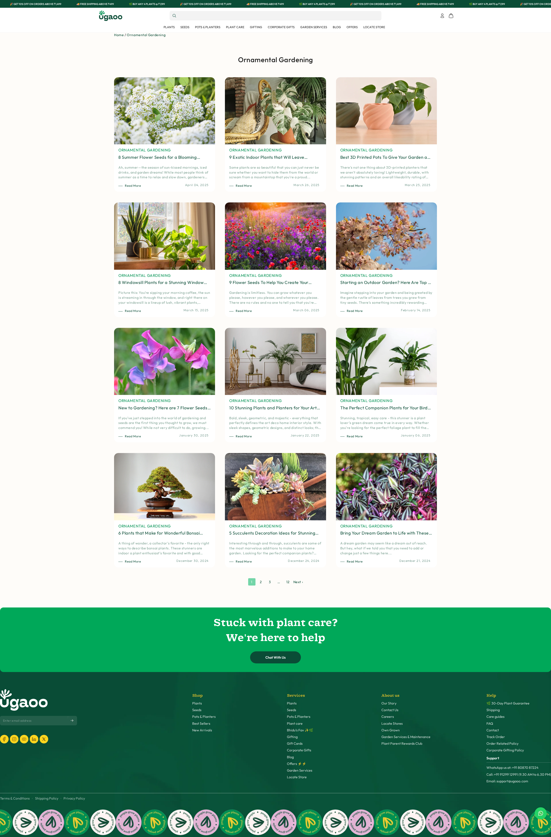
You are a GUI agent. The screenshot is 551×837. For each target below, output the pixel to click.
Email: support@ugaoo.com (507, 781)
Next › (298, 582)
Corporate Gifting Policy (505, 750)
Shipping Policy (46, 798)
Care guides (495, 717)
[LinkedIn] (34, 739)
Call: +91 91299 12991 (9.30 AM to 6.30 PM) (518, 774)
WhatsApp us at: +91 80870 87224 (512, 768)
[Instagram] (14, 739)
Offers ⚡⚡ (296, 764)
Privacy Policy (74, 798)
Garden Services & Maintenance (405, 737)
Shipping (493, 710)
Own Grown (390, 730)
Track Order (495, 737)
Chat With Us (275, 657)
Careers (387, 717)
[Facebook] (4, 739)
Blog (290, 757)
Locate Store (297, 777)
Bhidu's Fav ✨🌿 (300, 730)
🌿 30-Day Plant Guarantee (507, 703)
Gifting (292, 737)
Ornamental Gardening (146, 35)
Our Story (388, 703)
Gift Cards (295, 743)
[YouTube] (24, 739)
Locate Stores (392, 723)
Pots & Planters (204, 717)
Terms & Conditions (15, 798)
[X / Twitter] (44, 739)
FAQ (489, 723)
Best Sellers (201, 723)
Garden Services (299, 770)
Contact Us (389, 710)
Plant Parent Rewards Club (401, 743)
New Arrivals (202, 730)
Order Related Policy (502, 743)
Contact (492, 730)
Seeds (196, 710)
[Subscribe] (72, 720)
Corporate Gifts (299, 750)
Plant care (295, 723)
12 (288, 582)
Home (119, 35)
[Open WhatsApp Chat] (541, 813)
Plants (197, 703)
